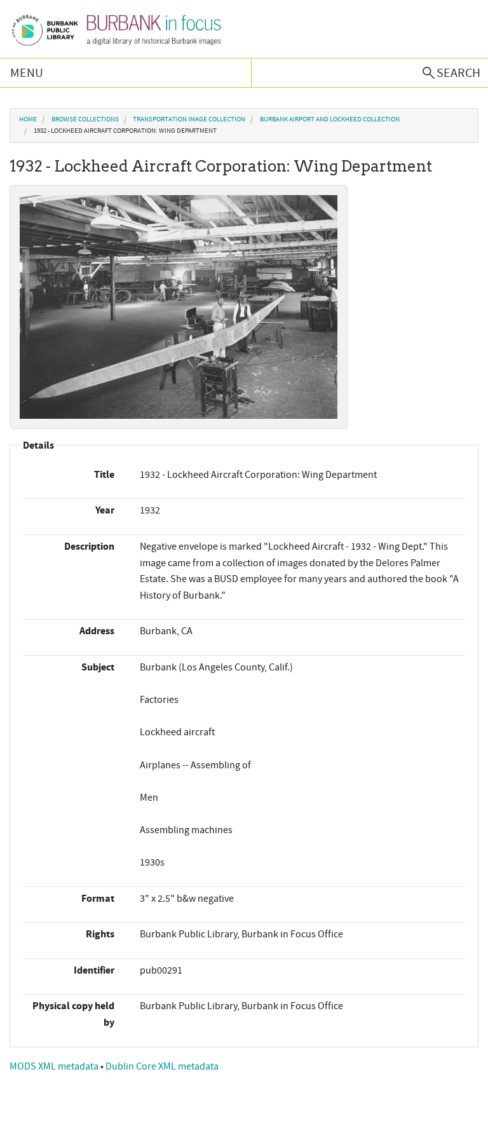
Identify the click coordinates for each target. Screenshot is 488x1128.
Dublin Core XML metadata (162, 1066)
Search (458, 73)
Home (28, 119)
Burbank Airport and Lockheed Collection (330, 119)
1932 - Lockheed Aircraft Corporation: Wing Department (125, 130)
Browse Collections (85, 119)
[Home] (116, 29)
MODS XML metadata (55, 1066)
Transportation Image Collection (189, 119)
